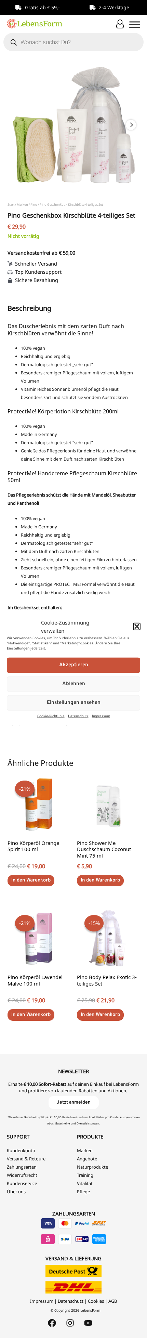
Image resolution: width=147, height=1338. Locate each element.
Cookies (96, 1301)
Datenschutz (78, 715)
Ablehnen (73, 684)
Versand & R (19, 1159)
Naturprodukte (92, 1167)
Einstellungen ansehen (74, 702)
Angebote (87, 1159)
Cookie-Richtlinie (51, 715)
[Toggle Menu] (134, 24)
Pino (33, 204)
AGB (112, 1301)
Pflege (83, 1191)
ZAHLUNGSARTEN (73, 1213)
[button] (136, 626)
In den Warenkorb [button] (31, 880)
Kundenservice (22, 1183)
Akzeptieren (73, 665)
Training (85, 1175)
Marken (22, 204)
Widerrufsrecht (22, 1175)
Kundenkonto (21, 1150)
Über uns (16, 1191)
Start (11, 204)
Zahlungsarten (22, 1167)
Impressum (101, 715)
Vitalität (85, 1183)
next (131, 125)
